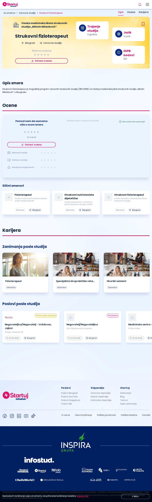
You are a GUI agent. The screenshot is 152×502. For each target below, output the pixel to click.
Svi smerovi (9, 12)
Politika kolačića (129, 415)
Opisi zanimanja (128, 403)
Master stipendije (99, 396)
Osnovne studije (27, 12)
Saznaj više (82, 496)
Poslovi (66, 388)
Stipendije (97, 388)
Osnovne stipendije (101, 393)
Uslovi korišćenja (83, 415)
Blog (122, 396)
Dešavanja (125, 393)
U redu (135, 496)
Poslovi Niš (66, 403)
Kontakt (146, 415)
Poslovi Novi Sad (69, 396)
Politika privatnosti (106, 415)
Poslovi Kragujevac (70, 400)
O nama (65, 415)
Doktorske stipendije (101, 400)
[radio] (35, 54)
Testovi (124, 400)
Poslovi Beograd (69, 393)
